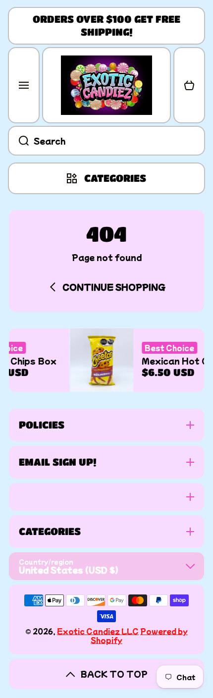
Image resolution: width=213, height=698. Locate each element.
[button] (189, 85)
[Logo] (106, 85)
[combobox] (106, 141)
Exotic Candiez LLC (98, 631)
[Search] (18, 141)
